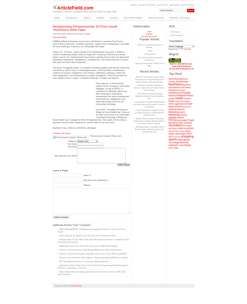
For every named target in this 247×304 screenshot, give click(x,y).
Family (186, 92)
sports (173, 139)
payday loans (176, 117)
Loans (182, 112)
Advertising (174, 79)
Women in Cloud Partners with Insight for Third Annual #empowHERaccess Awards (93, 258)
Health (87, 18)
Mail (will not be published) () (96, 180)
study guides (183, 139)
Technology (71, 18)
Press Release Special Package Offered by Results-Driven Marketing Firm (149, 96)
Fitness (189, 95)
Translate (187, 49)
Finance (114, 18)
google (172, 98)
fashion (172, 95)
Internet (173, 109)
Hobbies (187, 98)
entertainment (175, 93)
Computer (87, 34)
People (191, 120)
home (171, 101)
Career (100, 18)
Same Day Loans (176, 131)
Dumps (172, 90)
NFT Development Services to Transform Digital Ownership (83, 261)
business (175, 84)
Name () (87, 175)
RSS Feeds (175, 32)
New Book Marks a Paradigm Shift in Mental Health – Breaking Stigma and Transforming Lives (149, 129)
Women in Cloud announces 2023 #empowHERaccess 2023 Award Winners (90, 250)
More (64, 37)
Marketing (174, 114)
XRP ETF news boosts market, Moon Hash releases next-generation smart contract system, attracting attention (149, 79)
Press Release (156, 18)
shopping (187, 136)
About (135, 5)
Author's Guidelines (148, 5)
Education (180, 90)
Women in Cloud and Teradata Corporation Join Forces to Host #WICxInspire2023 (93, 254)
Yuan (176, 148)
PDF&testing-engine (178, 120)
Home (57, 18)
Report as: (73, 141)
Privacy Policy (188, 5)
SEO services (175, 137)
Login (149, 32)
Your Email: (72, 147)
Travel (181, 145)
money (183, 115)
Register (149, 34)
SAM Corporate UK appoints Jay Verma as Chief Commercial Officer (87, 236)
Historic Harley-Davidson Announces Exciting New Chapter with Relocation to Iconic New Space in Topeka (149, 121)
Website (87, 185)
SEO (189, 133)
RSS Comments (177, 35)
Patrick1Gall (71, 34)
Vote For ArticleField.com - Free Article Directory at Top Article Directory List (181, 66)
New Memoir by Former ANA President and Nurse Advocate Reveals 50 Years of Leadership (149, 104)
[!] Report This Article (61, 133)
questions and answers (180, 122)
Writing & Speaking (180, 18)
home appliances (177, 104)
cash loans (186, 87)
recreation (175, 125)
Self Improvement (133, 18)
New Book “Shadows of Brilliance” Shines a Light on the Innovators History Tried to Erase (149, 87)
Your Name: (72, 144)
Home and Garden (182, 101)
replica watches (186, 128)
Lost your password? (149, 36)
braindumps (182, 81)
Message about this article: (66, 156)
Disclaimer (176, 5)
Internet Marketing (177, 110)
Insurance (186, 106)
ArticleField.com (75, 7)
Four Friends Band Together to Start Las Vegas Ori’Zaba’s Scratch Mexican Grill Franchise (149, 112)
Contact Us (163, 5)
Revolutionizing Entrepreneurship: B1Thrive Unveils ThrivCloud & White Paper (85, 28)
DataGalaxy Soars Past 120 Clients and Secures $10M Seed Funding (88, 246)
